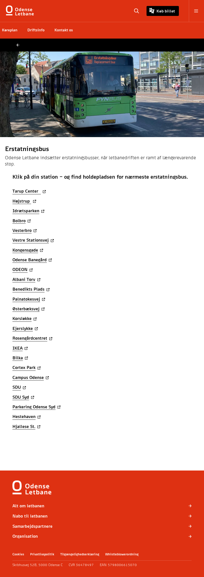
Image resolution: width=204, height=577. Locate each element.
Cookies (18, 554)
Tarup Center (26, 191)
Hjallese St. (23, 426)
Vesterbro (22, 230)
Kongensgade (25, 250)
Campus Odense (28, 377)
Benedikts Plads (28, 289)
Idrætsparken (25, 210)
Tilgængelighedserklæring (79, 554)
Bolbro (19, 220)
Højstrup (21, 201)
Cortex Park (24, 367)
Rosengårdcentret (29, 338)
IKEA (17, 348)
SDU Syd (20, 397)
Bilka (17, 357)
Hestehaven (24, 416)
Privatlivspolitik (42, 554)
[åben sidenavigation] (193, 11)
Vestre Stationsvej (30, 240)
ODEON (20, 269)
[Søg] (137, 11)
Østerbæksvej (26, 308)
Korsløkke (22, 318)
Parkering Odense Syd (33, 406)
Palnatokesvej (26, 299)
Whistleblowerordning (122, 554)
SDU (16, 387)
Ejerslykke (22, 328)
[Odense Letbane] (21, 11)
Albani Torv (23, 279)
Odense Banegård (29, 259)
